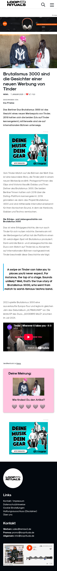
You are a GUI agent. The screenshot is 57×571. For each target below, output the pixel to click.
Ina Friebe (8, 102)
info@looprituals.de (24, 535)
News (18, 363)
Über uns (7, 514)
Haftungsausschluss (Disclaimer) (20, 511)
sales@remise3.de (21, 529)
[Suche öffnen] (43, 5)
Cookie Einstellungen (14, 507)
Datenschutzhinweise (14, 504)
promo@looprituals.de (23, 532)
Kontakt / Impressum (13, 500)
